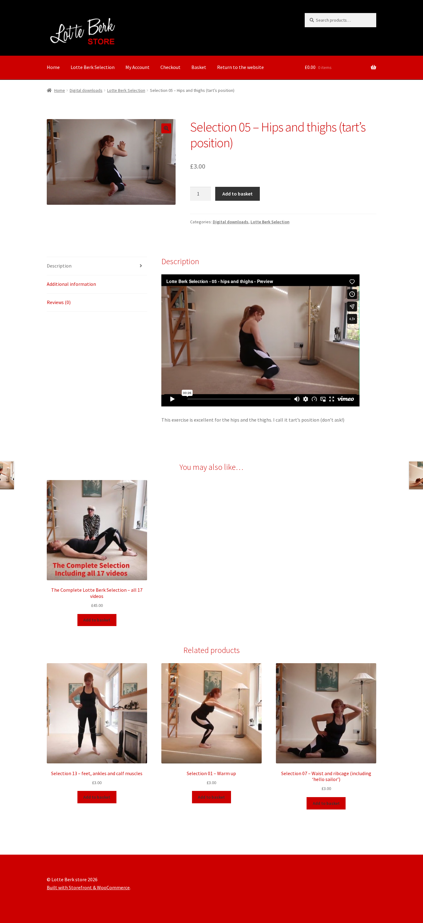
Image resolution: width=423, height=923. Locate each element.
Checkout (170, 67)
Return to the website (240, 67)
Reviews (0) (59, 302)
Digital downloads (86, 90)
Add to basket (237, 194)
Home (53, 67)
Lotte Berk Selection (93, 67)
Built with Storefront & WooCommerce (88, 887)
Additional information (71, 284)
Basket (198, 67)
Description (59, 266)
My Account (137, 67)
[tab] (97, 266)
